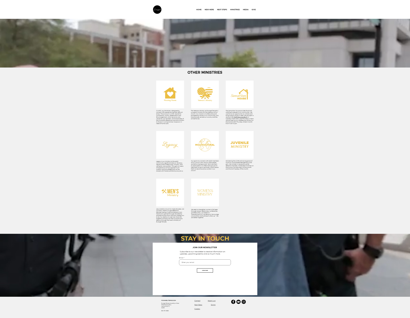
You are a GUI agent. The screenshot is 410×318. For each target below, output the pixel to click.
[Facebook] (233, 302)
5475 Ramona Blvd (240, 117)
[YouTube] (238, 302)
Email (181, 257)
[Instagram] (244, 302)
